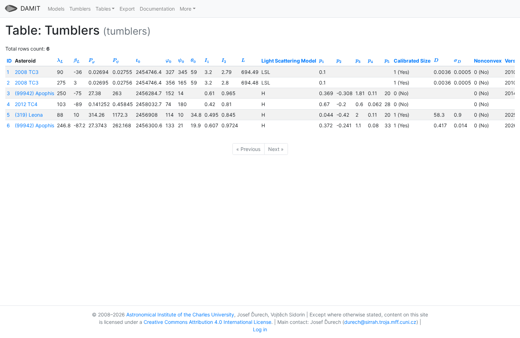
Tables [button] (103, 9)
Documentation (157, 9)
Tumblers (80, 9)
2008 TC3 (27, 72)
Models (56, 9)
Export (127, 9)
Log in (260, 329)
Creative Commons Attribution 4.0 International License (207, 322)
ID (9, 61)
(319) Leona (29, 115)
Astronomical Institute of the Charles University (180, 314)
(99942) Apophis (34, 93)
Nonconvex (488, 61)
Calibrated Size (412, 61)
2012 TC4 (26, 104)
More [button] (185, 9)
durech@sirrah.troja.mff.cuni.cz (380, 322)
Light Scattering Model (288, 61)
